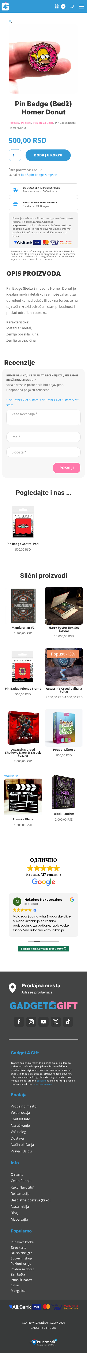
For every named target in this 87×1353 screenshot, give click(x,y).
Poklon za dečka (22, 1269)
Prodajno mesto (24, 1106)
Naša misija (20, 1206)
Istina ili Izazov (21, 1280)
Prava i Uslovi (21, 1151)
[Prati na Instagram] (31, 1022)
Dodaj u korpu (48, 155)
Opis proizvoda (33, 273)
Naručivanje (20, 1125)
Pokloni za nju (21, 1263)
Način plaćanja (22, 1144)
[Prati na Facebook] (19, 1022)
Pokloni (26, 123)
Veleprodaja (20, 1112)
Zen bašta (18, 1274)
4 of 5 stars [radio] (63, 400)
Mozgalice (18, 1290)
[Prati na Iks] (56, 1022)
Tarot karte (18, 1247)
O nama (17, 1174)
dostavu (41, 1080)
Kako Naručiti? (22, 1187)
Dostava (17, 1138)
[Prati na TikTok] (68, 1022)
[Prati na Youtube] (43, 1022)
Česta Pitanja (21, 1180)
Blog (14, 1213)
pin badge (36, 175)
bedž (24, 175)
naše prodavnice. (43, 1084)
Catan (15, 1285)
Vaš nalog (18, 1131)
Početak (14, 123)
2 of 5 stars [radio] (30, 400)
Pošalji (67, 467)
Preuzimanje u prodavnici (40, 202)
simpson (51, 175)
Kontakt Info (20, 1119)
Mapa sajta (19, 1219)
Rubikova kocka (22, 1242)
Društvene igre (21, 1253)
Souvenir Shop (21, 1258)
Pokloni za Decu (43, 123)
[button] (10, 21)
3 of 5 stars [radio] (47, 400)
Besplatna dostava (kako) (30, 1200)
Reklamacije (20, 1193)
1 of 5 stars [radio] (14, 400)
